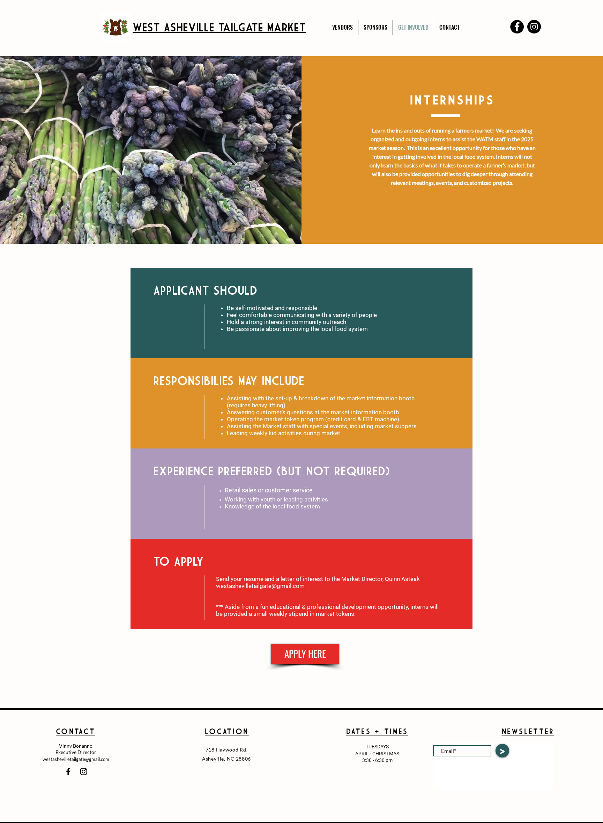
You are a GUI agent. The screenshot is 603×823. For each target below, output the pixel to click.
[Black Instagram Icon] (83, 771)
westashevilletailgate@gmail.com (260, 585)
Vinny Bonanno (75, 746)
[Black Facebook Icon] (68, 771)
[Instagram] (534, 26)
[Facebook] (517, 26)
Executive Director (75, 752)
